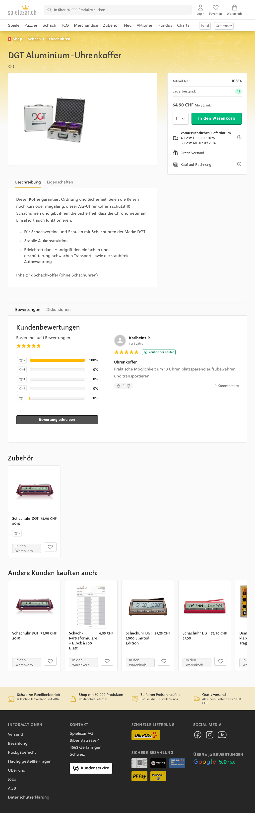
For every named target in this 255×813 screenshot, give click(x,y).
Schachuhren (58, 39)
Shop (17, 39)
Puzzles (31, 26)
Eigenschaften (60, 182)
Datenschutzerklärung (28, 798)
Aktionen (145, 26)
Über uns (16, 771)
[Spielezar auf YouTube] (222, 736)
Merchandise (86, 26)
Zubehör (111, 26)
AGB (12, 789)
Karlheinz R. (140, 338)
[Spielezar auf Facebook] (197, 736)
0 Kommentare (227, 386)
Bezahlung (18, 744)
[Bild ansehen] (54, 119)
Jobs (12, 780)
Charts (183, 26)
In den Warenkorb (216, 119)
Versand (15, 735)
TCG (65, 26)
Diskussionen (58, 310)
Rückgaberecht (22, 753)
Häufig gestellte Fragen (30, 762)
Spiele (13, 26)
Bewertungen (27, 310)
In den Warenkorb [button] (24, 548)
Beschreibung (28, 182)
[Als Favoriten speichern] (50, 546)
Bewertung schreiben (57, 420)
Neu (128, 26)
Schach (49, 26)
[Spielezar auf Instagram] (209, 736)
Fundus (165, 26)
